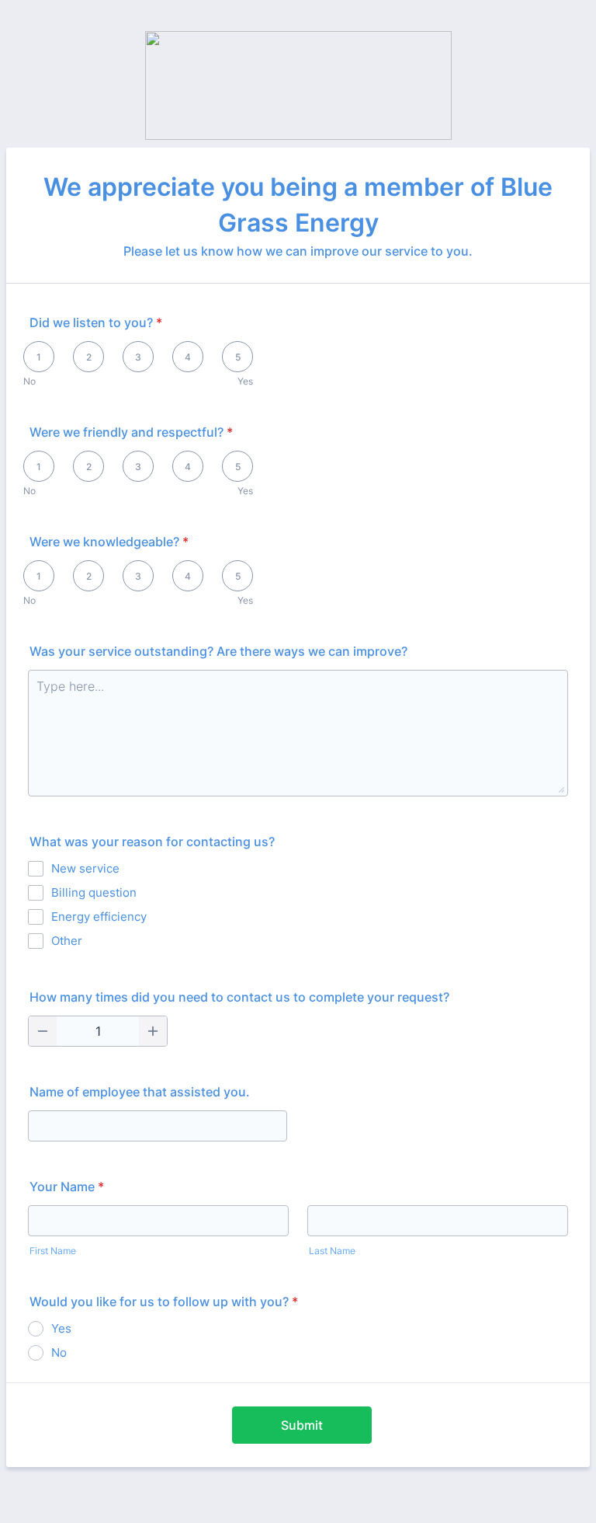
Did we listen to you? (95, 322)
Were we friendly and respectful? (131, 432)
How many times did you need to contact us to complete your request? (239, 997)
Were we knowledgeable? (109, 541)
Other (66, 940)
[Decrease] (43, 1031)
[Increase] (153, 1031)
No (29, 381)
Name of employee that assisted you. (139, 1092)
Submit (302, 1425)
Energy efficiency (99, 916)
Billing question (94, 892)
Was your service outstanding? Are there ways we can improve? (218, 651)
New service (85, 868)
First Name (52, 1250)
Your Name (66, 1186)
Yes (245, 381)
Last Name (332, 1250)
